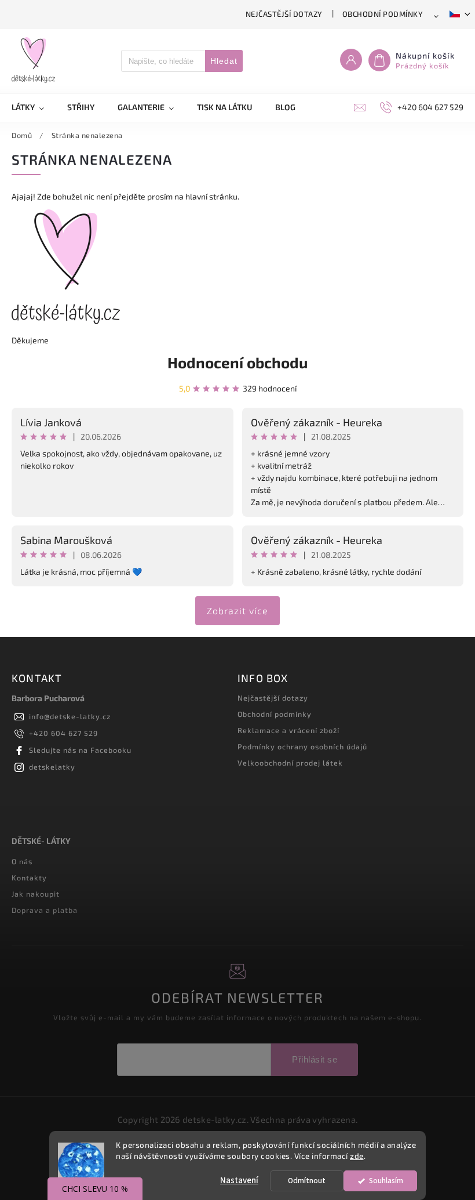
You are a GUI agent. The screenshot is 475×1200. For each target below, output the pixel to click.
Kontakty (29, 877)
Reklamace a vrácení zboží (288, 730)
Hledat (223, 61)
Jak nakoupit (36, 893)
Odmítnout (307, 1180)
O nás (22, 861)
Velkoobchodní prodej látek (290, 762)
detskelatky (52, 766)
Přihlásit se (314, 1059)
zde (357, 1156)
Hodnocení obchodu (237, 362)
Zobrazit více (237, 610)
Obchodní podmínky (382, 14)
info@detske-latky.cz (70, 716)
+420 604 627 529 (63, 733)
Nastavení (239, 1180)
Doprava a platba (45, 910)
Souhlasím (386, 1180)
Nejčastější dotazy (284, 14)
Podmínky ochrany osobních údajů (302, 746)
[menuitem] (34, 107)
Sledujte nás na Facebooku (80, 750)
